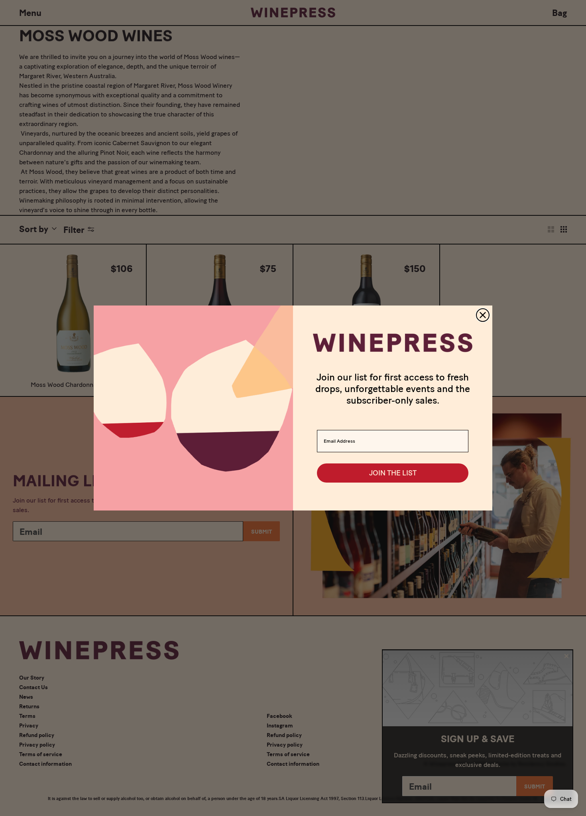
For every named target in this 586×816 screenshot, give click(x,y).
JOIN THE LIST (393, 473)
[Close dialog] (482, 315)
